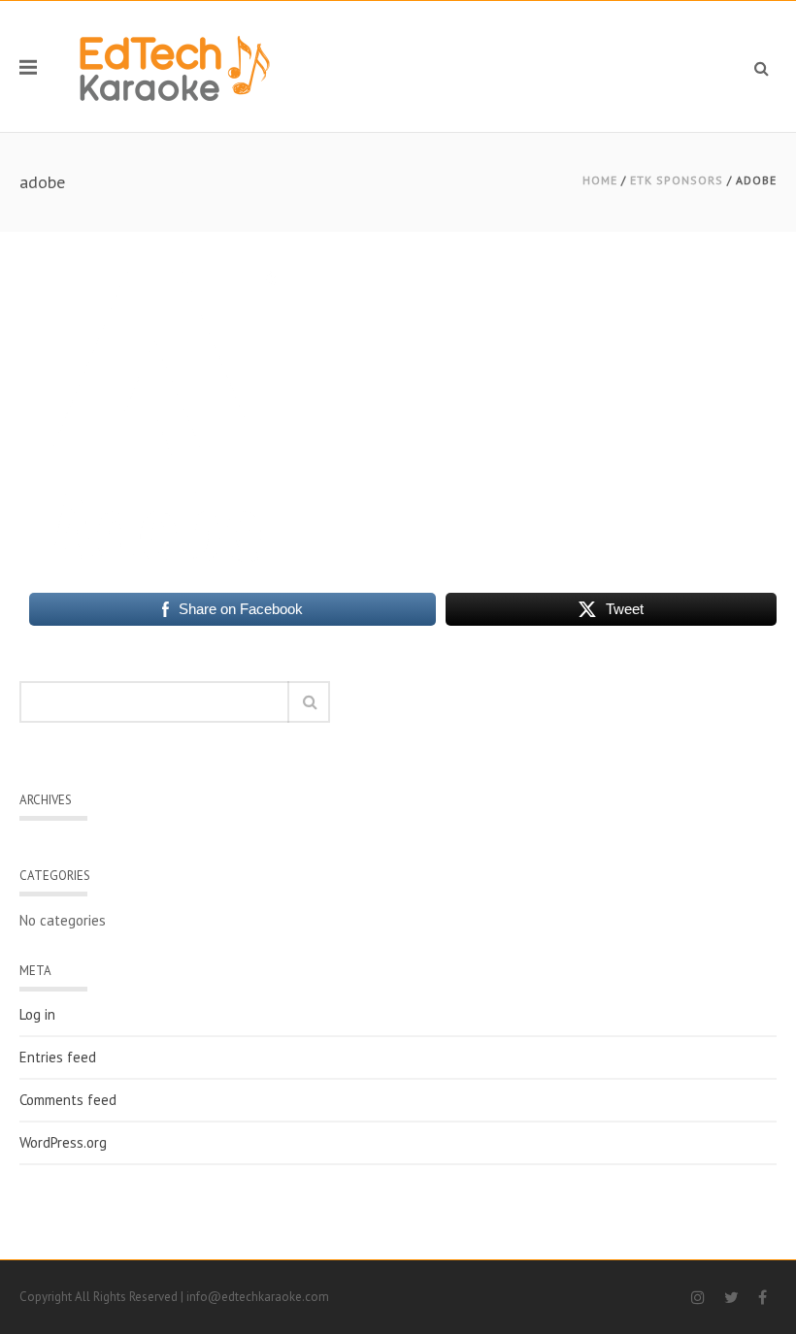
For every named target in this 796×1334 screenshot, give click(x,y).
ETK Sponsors (676, 180)
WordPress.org (63, 1143)
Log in (37, 1015)
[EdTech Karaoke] (175, 66)
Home (599, 180)
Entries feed (57, 1057)
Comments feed (67, 1100)
